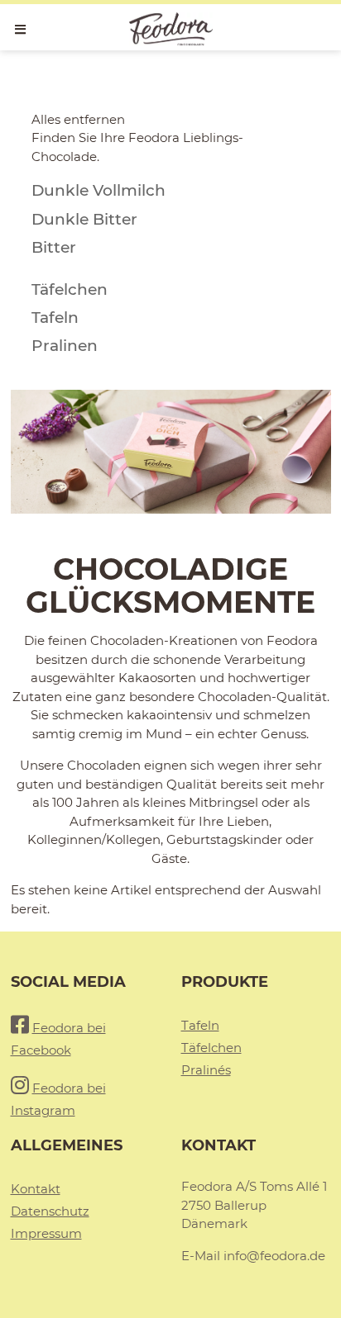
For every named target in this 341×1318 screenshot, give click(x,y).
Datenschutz (50, 1211)
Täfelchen (211, 1047)
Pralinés (206, 1070)
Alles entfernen (78, 119)
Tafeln (200, 1025)
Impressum (46, 1233)
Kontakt (35, 1189)
